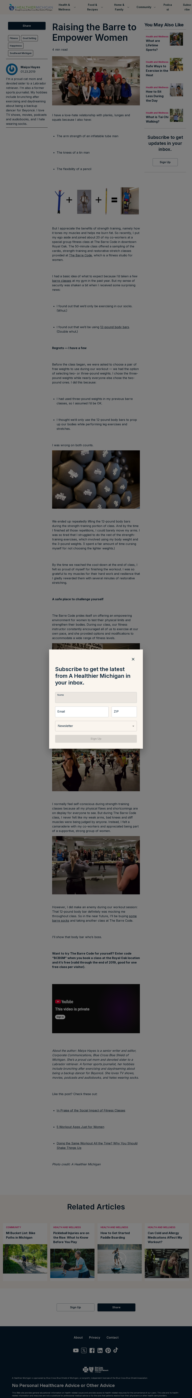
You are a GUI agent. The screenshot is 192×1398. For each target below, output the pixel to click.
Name (60, 694)
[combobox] (96, 726)
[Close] (133, 659)
